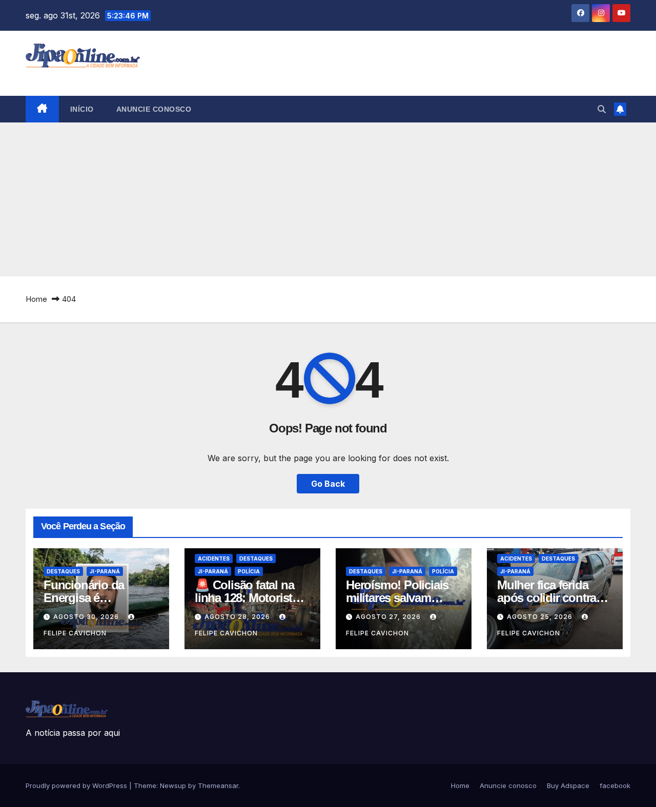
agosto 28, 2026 (238, 616)
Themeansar (218, 785)
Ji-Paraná (105, 571)
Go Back (328, 484)
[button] (602, 109)
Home (36, 299)
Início (82, 109)
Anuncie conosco (154, 109)
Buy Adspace (568, 785)
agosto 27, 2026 (389, 616)
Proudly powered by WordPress (77, 785)
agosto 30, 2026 (87, 616)
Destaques (63, 571)
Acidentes (214, 558)
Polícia (249, 571)
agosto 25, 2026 (541, 616)
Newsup (173, 785)
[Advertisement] (328, 199)
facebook (615, 785)
